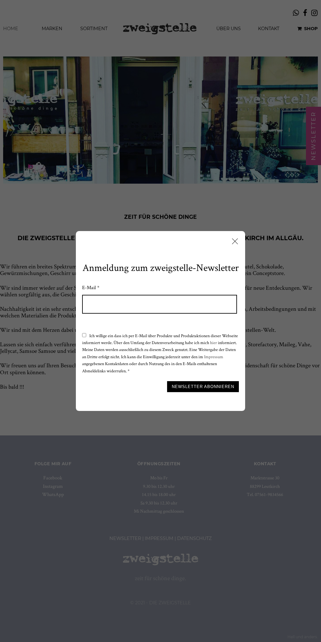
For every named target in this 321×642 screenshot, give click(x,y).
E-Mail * (90, 287)
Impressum (213, 356)
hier (213, 342)
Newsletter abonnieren (203, 386)
